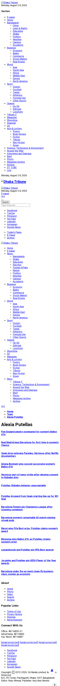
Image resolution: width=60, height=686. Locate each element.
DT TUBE (12, 167)
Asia (15, 67)
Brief (9, 156)
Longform (18, 111)
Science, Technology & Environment (25, 148)
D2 (8, 125)
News (10, 253)
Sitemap (11, 617)
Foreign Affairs (20, 267)
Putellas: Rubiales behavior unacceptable (23, 485)
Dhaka (16, 34)
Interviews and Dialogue (19, 153)
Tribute (16, 139)
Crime (16, 25)
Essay (16, 145)
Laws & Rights (20, 28)
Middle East (19, 75)
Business (11, 47)
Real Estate (19, 61)
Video (10, 594)
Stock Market (20, 59)
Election (17, 264)
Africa (16, 73)
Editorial (17, 109)
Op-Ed (16, 106)
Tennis (16, 92)
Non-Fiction (19, 142)
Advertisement (14, 619)
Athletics (17, 95)
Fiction (16, 137)
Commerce (18, 56)
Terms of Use (14, 611)
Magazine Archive (16, 162)
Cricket (16, 86)
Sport (10, 84)
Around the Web (15, 150)
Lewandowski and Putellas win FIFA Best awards (27, 549)
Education (18, 31)
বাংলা (3, 196)
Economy (17, 50)
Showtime (12, 120)
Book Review (19, 134)
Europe (16, 78)
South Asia (18, 70)
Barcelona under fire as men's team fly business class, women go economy (27, 573)
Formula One (19, 98)
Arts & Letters (14, 128)
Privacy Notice (14, 614)
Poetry (16, 131)
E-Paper (11, 235)
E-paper (11, 17)
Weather (17, 39)
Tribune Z (12, 114)
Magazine (12, 117)
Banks (16, 53)
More (9, 379)
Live (9, 170)
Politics (17, 36)
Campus (17, 42)
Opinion (10, 103)
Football (17, 89)
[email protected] (10, 642)
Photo (10, 159)
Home (10, 20)
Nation (16, 270)
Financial (11, 123)
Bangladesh (13, 22)
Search (10, 597)
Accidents (18, 45)
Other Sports (19, 100)
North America (20, 81)
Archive (11, 164)
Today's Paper (14, 232)
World (10, 64)
